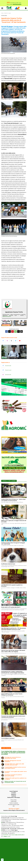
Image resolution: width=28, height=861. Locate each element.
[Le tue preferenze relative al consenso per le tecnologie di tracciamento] (2, 860)
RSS (14, 806)
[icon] (26, 8)
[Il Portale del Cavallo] (10, 8)
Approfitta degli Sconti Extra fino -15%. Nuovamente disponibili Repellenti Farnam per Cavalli (13, 629)
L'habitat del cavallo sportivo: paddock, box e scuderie (15, 778)
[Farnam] (14, 453)
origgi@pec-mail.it (6, 836)
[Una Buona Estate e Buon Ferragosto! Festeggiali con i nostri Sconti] (14, 534)
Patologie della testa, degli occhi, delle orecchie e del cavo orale (14, 764)
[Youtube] (19, 341)
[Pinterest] (12, 331)
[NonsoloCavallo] (3, 365)
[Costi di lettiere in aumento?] (14, 729)
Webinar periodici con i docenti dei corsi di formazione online (15, 782)
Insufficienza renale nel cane (8, 564)
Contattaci (13, 792)
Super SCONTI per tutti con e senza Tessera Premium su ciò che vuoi (11, 694)
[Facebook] (6, 331)
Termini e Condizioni (13, 803)
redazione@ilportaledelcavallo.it (18, 834)
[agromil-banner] (14, 433)
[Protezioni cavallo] (14, 323)
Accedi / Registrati (14, 791)
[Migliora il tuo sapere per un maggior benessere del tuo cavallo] (14, 512)
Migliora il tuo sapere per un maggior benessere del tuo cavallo (13, 521)
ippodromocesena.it (7, 316)
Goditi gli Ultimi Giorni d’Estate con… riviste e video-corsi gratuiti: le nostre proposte (13, 500)
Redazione (13, 794)
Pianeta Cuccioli (8, 370)
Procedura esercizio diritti (13, 804)
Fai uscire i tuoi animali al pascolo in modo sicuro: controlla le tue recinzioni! (13, 716)
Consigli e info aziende (9, 481)
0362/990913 (5, 834)
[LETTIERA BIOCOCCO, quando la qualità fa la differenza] (14, 576)
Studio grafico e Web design (13, 797)
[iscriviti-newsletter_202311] (14, 472)
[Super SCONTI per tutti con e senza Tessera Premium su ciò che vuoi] (14, 685)
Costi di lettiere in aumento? (8, 738)
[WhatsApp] (15, 331)
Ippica (10, 13)
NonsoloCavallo (8, 365)
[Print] (21, 331)
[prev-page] (2, 743)
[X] (9, 331)
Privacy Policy (14, 799)
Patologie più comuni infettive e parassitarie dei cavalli (13, 758)
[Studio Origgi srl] (14, 395)
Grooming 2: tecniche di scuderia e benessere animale (13, 775)
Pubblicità (13, 795)
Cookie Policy (13, 801)
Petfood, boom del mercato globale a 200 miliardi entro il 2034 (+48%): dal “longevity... (13, 651)
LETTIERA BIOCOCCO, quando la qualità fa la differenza (11, 585)
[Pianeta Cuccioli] (3, 370)
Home (2, 13)
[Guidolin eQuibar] (14, 414)
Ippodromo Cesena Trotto (14, 312)
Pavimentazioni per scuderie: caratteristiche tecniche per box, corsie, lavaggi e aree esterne (12, 672)
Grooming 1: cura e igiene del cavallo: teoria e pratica (16, 772)
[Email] (18, 331)
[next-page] (4, 743)
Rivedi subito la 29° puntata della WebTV (10, 607)
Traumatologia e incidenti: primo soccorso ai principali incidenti (15, 767)
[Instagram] (7, 341)
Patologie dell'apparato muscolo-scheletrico (13, 761)
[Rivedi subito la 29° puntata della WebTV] (14, 598)
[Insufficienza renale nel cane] (14, 555)
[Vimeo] (15, 341)
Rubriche (6, 13)
